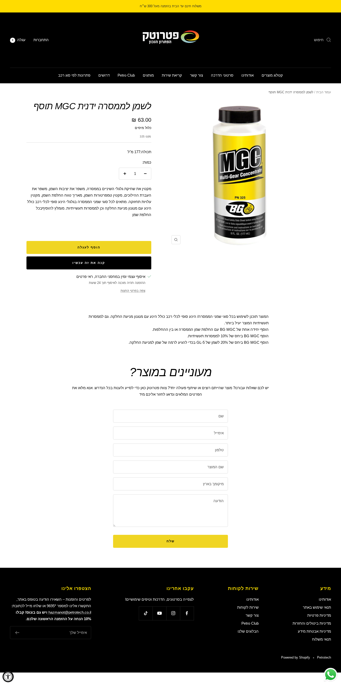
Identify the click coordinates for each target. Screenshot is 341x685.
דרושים (104, 75)
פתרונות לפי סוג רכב (74, 75)
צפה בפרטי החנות (133, 291)
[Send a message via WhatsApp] (331, 675)
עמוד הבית (323, 92)
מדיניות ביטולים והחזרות (312, 623)
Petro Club (126, 75)
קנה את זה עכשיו (88, 263)
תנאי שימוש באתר (317, 607)
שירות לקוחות (248, 607)
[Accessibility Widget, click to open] (8, 676)
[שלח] (17, 632)
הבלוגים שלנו (248, 631)
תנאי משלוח (321, 639)
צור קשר (196, 75)
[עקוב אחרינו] (187, 613)
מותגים (148, 75)
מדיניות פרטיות (319, 615)
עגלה (18, 40)
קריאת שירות (172, 75)
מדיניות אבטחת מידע (314, 631)
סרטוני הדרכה (222, 75)
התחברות (41, 40)
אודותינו (247, 75)
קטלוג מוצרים (272, 75)
